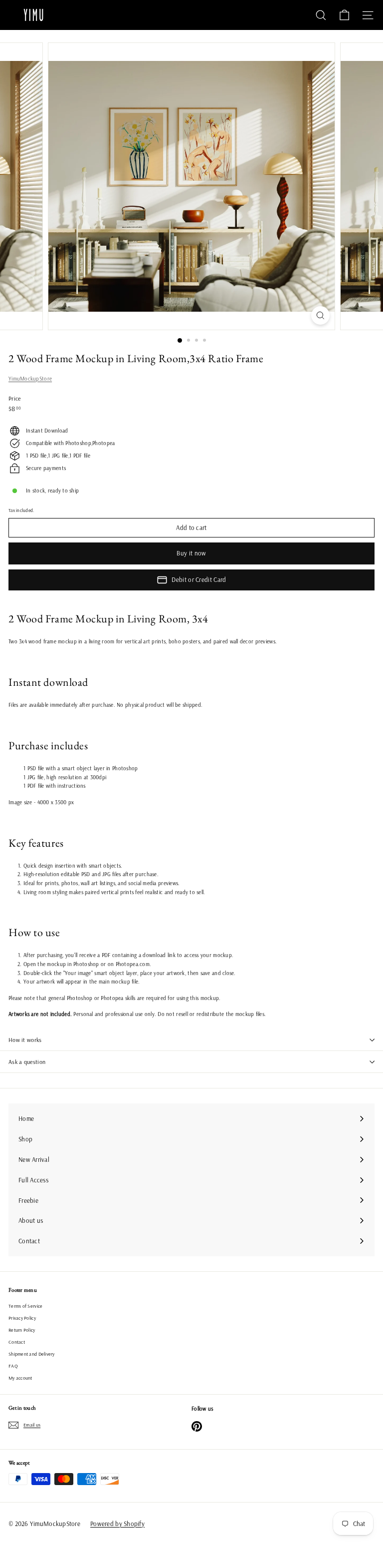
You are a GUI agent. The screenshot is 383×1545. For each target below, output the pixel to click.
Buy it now (191, 553)
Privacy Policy (22, 1318)
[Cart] (344, 15)
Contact (16, 1342)
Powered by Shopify (117, 1524)
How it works (25, 1039)
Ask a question (26, 1061)
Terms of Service (25, 1306)
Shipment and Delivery (31, 1354)
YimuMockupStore (30, 378)
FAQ (13, 1366)
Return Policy (21, 1330)
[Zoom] (320, 315)
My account (20, 1378)
